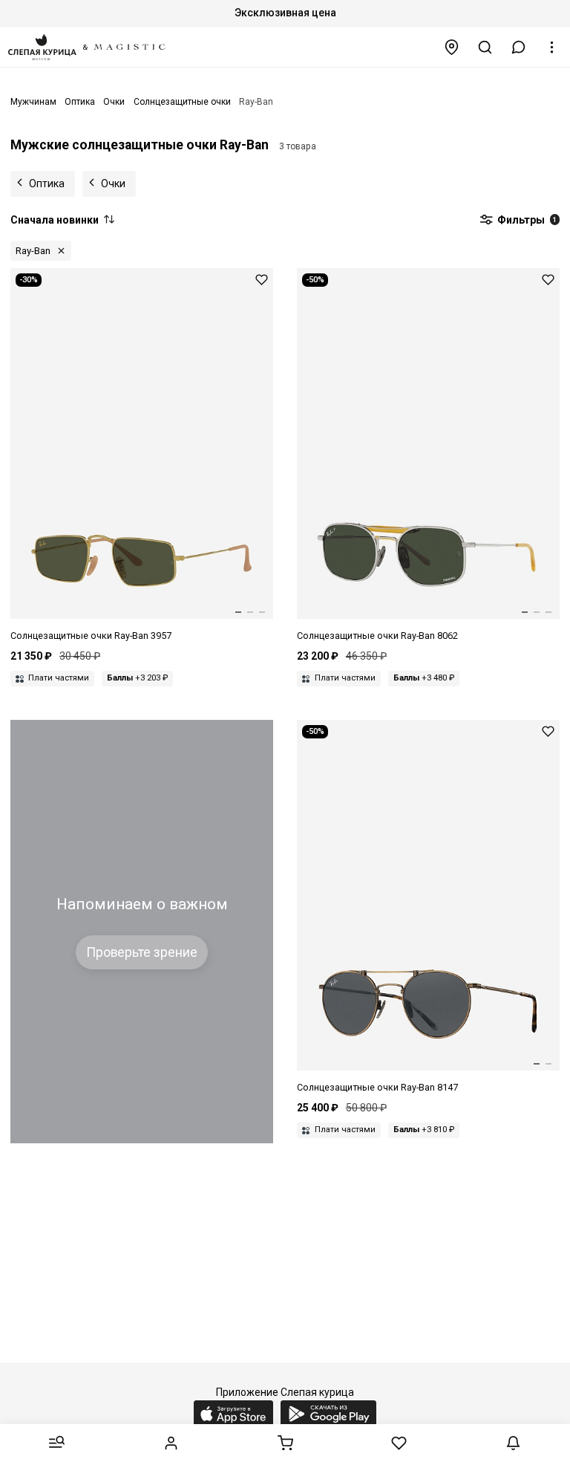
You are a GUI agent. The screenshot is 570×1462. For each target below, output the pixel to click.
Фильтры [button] (526, 220)
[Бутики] (452, 47)
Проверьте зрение (141, 952)
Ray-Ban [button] (33, 250)
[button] (518, 47)
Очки (113, 183)
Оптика (47, 183)
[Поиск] (485, 47)
